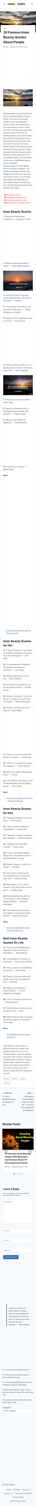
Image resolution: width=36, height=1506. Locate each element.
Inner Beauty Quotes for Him (16, 200)
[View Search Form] (32, 4)
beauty (7, 1079)
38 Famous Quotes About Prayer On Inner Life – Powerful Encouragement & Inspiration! (27, 1101)
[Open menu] (4, 4)
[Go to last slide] (6, 1150)
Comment (8, 1202)
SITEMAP (16, 1490)
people (22, 1079)
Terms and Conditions (23, 1493)
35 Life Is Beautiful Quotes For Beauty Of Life (9, 1099)
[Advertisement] (18, 69)
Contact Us (8, 1493)
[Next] (30, 1150)
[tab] (15, 1173)
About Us (26, 1490)
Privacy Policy (18, 1497)
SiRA (6, 47)
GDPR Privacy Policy (18, 1501)
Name (7, 1231)
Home (8, 1490)
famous (15, 1079)
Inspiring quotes (9, 166)
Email (7, 1241)
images (17, 188)
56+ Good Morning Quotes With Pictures (15, 1370)
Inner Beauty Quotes (13, 195)
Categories (6, 1408)
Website (7, 1250)
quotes (6, 1083)
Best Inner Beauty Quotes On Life (18, 203)
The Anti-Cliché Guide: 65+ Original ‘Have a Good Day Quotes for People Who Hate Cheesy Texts (17, 1392)
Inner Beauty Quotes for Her (16, 197)
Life (4, 28)
